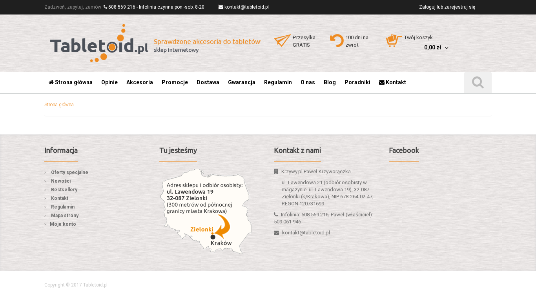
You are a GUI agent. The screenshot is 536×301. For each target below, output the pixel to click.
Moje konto (63, 224)
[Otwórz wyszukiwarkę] (478, 82)
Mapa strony (64, 215)
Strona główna (59, 104)
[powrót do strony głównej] (156, 43)
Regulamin (63, 207)
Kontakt (59, 198)
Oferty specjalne (69, 172)
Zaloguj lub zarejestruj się (447, 7)
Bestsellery (64, 189)
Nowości (61, 181)
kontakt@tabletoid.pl (246, 7)
